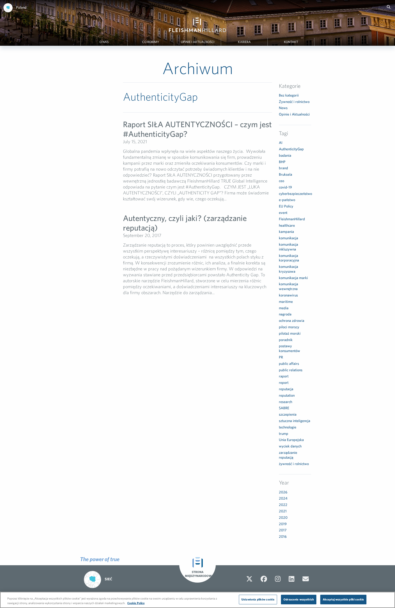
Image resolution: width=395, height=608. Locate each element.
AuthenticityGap (291, 149)
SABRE (284, 408)
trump (283, 433)
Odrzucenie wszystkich (298, 599)
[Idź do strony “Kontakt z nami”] (305, 579)
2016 (283, 536)
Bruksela (285, 174)
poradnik (286, 340)
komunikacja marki (293, 278)
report (283, 382)
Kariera (244, 41)
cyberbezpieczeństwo (295, 193)
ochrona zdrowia (291, 320)
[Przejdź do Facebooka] (263, 579)
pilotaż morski (290, 333)
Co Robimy (150, 41)
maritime (286, 301)
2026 (283, 492)
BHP (282, 162)
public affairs (289, 363)
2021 (283, 511)
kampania (286, 231)
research (285, 402)
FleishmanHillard (292, 219)
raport (283, 376)
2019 (283, 524)
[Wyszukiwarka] (388, 7)
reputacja (286, 389)
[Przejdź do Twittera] (249, 579)
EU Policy (286, 206)
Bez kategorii (289, 95)
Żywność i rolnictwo (294, 102)
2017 (282, 530)
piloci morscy (289, 327)
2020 (283, 517)
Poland (21, 7)
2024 (283, 498)
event (283, 212)
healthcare (287, 225)
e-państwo (287, 200)
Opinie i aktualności (197, 41)
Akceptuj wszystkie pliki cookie (343, 599)
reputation (287, 395)
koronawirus (288, 295)
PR (281, 357)
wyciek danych (290, 446)
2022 (283, 505)
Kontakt (291, 41)
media (283, 308)
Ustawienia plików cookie (258, 599)
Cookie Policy (136, 603)
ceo (281, 181)
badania (285, 155)
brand (283, 168)
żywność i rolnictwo (294, 464)
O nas (104, 41)
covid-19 (285, 187)
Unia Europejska (291, 440)
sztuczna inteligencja (294, 421)
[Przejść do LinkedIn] (291, 579)
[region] (197, 600)
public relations (290, 370)
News (283, 108)
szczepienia (287, 414)
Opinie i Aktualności (294, 114)
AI (280, 142)
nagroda (285, 314)
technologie (287, 427)
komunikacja (288, 238)
